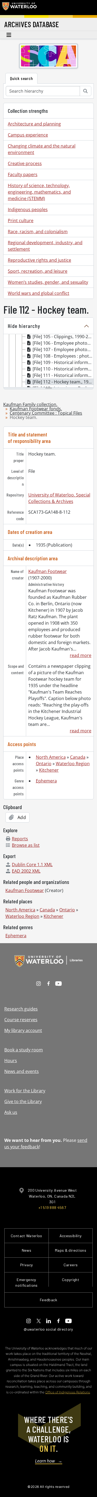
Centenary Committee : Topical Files (46, 413)
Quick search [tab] (21, 78)
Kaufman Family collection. (30, 404)
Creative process (25, 163)
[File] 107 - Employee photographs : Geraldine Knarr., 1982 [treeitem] (63, 349)
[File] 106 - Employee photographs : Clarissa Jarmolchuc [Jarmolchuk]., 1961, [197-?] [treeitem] (63, 343)
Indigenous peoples (28, 209)
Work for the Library (24, 1091)
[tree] (48, 361)
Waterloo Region (73, 764)
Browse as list (26, 845)
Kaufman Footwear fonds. (36, 409)
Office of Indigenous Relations (67, 1392)
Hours (10, 1061)
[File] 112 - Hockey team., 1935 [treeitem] (63, 382)
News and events (21, 1071)
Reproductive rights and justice (39, 260)
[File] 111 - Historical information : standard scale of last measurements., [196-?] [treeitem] (63, 375)
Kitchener (49, 770)
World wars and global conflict (38, 293)
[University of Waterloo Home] (19, 7)
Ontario (43, 764)
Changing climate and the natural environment (41, 149)
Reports (20, 839)
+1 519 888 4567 (52, 1207)
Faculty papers (22, 174)
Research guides (21, 1009)
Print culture (20, 220)
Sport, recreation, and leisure (37, 271)
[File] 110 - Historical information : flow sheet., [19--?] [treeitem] (63, 369)
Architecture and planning (34, 124)
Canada (77, 757)
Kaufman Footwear (47, 571)
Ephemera (46, 781)
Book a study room (23, 1050)
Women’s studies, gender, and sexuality (48, 282)
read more (80, 655)
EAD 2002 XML (26, 871)
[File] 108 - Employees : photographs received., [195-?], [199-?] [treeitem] (63, 356)
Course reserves (20, 1020)
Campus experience (28, 135)
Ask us (10, 1112)
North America (51, 757)
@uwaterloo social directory (48, 1329)
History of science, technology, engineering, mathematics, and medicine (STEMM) (39, 192)
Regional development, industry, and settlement (45, 246)
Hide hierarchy (24, 326)
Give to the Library (23, 1101)
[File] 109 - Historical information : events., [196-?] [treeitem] (63, 362)
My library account (23, 1030)
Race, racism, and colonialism (38, 232)
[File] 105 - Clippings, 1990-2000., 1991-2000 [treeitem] (63, 337)
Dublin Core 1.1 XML (32, 865)
